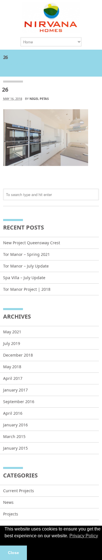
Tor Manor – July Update (26, 266)
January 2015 (15, 448)
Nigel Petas (39, 98)
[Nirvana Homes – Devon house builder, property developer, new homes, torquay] (51, 30)
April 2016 (12, 413)
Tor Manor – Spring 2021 (26, 254)
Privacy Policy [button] (83, 535)
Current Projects (18, 490)
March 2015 (14, 436)
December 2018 (18, 355)
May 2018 (12, 366)
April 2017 (12, 378)
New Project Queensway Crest (31, 242)
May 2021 (12, 331)
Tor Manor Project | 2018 (26, 289)
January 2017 (15, 390)
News (8, 502)
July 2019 (11, 343)
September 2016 (18, 401)
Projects (10, 514)
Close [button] (13, 552)
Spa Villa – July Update (24, 277)
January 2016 (15, 425)
